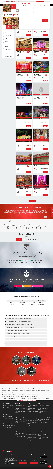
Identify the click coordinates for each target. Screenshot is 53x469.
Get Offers (45, 20)
